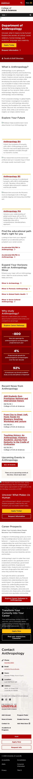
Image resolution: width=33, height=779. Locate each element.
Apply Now (16, 631)
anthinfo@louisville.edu (11, 669)
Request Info (16, 747)
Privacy (4, 770)
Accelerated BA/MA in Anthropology (11, 248)
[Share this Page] (30, 15)
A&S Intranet (6, 715)
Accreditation (21, 760)
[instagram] (6, 699)
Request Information (10, 50)
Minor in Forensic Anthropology (15, 289)
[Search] (22, 3)
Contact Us (5, 723)
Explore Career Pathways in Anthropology (16, 599)
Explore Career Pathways (14, 325)
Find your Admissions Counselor (16, 637)
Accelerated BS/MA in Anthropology (11, 256)
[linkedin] (10, 699)
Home (3, 15)
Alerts (3, 764)
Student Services (23, 719)
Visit (16, 736)
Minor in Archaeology (11, 283)
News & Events (7, 719)
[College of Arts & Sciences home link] (9, 706)
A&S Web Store (22, 723)
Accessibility (6, 760)
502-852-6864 (9, 662)
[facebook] (2, 699)
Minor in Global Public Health (14, 294)
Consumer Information (21, 765)
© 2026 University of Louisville (11, 756)
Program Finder (22, 715)
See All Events (10, 465)
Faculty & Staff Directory (13, 58)
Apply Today (9, 45)
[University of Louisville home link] (5, 3)
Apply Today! (16, 511)
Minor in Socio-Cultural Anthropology (11, 301)
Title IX (19, 770)
